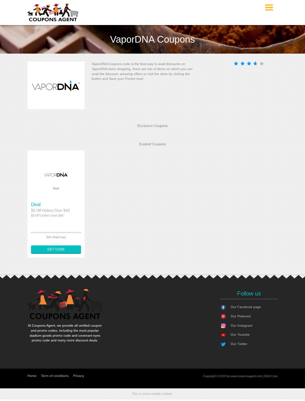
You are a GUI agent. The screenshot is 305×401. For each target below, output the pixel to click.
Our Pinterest (241, 316)
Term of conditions (55, 376)
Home (31, 376)
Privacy (78, 376)
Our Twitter (239, 344)
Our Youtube (240, 334)
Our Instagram (242, 325)
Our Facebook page (246, 307)
